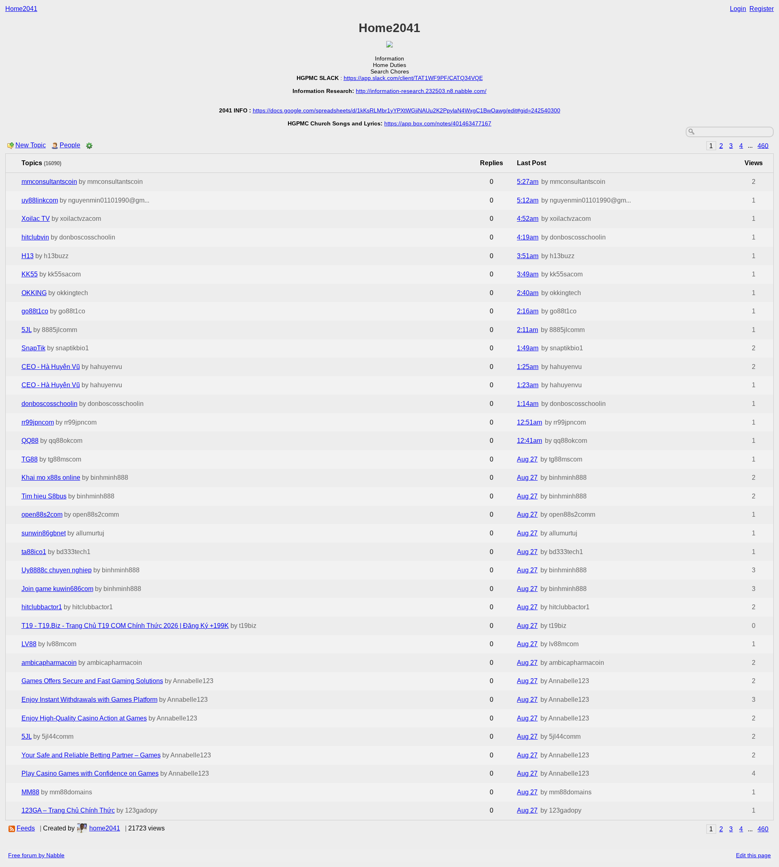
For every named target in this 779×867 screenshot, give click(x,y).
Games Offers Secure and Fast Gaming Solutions (92, 680)
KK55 (30, 274)
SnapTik (33, 348)
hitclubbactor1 (42, 607)
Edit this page (753, 855)
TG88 (30, 459)
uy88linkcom (40, 200)
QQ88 (30, 440)
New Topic (30, 145)
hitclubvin (35, 237)
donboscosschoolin (49, 403)
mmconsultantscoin (49, 181)
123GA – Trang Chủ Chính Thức (68, 810)
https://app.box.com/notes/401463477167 (437, 123)
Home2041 (21, 8)
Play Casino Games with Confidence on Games (90, 773)
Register (761, 8)
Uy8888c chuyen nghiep (57, 570)
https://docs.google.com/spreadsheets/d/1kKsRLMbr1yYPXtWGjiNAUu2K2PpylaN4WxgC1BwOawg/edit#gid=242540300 (406, 110)
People (70, 145)
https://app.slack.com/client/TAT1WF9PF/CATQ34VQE (413, 78)
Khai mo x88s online (51, 477)
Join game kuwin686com (57, 588)
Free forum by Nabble (36, 855)
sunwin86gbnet (44, 533)
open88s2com (42, 514)
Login (738, 8)
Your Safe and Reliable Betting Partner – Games (91, 755)
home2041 (104, 828)
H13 (28, 255)
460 (762, 145)
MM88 (30, 792)
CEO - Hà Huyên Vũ (51, 366)
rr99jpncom (38, 422)
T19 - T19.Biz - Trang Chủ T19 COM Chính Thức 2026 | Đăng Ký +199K (125, 625)
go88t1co (35, 311)
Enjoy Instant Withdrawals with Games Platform (89, 699)
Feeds (26, 828)
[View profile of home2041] (82, 828)
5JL (27, 329)
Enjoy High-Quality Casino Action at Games (84, 718)
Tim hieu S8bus (44, 496)
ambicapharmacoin (49, 662)
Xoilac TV (36, 218)
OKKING (34, 292)
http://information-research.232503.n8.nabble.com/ (421, 91)
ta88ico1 (34, 551)
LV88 (29, 644)
